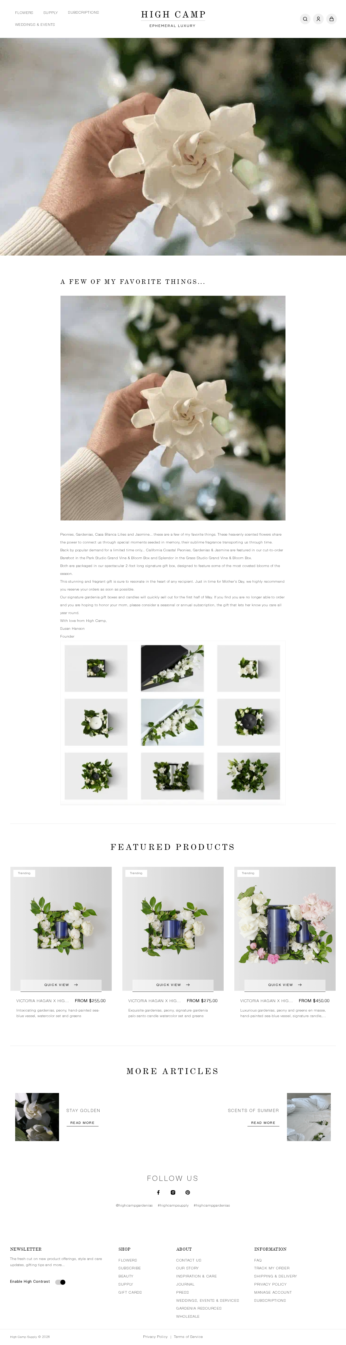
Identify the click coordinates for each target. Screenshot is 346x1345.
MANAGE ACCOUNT (273, 1293)
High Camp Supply (23, 1337)
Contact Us (189, 1261)
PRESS (182, 1293)
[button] (24, 13)
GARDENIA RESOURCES (199, 1309)
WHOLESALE (188, 1317)
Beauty (126, 1276)
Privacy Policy (155, 1337)
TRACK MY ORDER (272, 1268)
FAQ (258, 1261)
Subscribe (130, 1268)
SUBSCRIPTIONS (270, 1301)
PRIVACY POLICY (270, 1285)
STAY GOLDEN (84, 1111)
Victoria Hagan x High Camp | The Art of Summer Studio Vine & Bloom (266, 1001)
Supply (51, 13)
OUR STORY (187, 1268)
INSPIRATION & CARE (196, 1276)
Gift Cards (130, 1293)
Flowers (24, 13)
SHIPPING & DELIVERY (275, 1276)
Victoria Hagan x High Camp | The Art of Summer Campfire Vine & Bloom (154, 1001)
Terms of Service (188, 1337)
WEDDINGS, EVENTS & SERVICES (207, 1301)
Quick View (56, 985)
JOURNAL (185, 1285)
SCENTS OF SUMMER (253, 1111)
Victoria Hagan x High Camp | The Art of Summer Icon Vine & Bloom (42, 1001)
